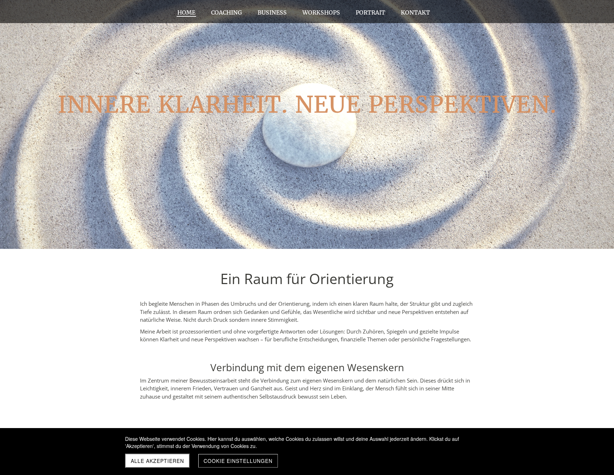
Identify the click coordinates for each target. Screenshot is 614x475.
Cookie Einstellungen (238, 460)
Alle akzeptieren (157, 460)
